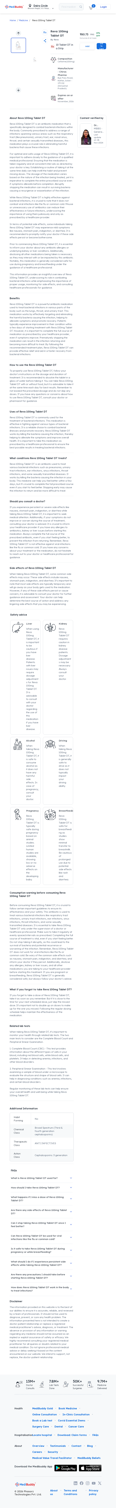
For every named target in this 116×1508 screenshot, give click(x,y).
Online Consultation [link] (44, 1414)
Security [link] (53, 1451)
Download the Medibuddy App (33, 1466)
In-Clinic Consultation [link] (76, 1414)
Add (87, 46)
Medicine (23, 20)
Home (13, 20)
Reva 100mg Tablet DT (43, 20)
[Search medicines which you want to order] (80, 7)
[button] (91, 7)
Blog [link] (90, 1445)
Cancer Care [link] (76, 1426)
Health (18, 1408)
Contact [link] (76, 1445)
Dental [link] (59, 1426)
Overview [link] (38, 1445)
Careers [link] (37, 1451)
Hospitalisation (20, 1435)
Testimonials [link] (58, 1445)
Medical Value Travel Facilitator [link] (52, 1457)
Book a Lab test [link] (42, 1420)
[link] (14, 6)
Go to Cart (101, 46)
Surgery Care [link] (40, 1426)
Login (103, 6)
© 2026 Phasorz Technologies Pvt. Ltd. (28, 1493)
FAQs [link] (95, 1435)
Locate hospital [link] (42, 1435)
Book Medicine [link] (68, 1408)
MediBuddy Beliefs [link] (88, 1457)
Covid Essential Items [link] (71, 1420)
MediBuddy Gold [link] (42, 1408)
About (18, 1445)
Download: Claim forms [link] (72, 1435)
